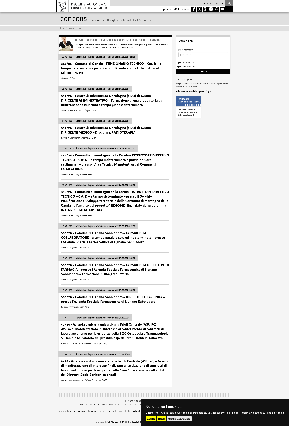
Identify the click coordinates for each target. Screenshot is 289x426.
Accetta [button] (151, 419)
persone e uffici (171, 9)
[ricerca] (229, 3)
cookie (101, 411)
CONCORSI (71, 28)
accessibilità (124, 411)
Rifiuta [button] (161, 419)
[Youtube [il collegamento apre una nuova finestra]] (222, 9)
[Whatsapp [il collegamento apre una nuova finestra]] (216, 9)
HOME (62, 28)
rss (133, 411)
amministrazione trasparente (73, 411)
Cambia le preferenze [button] (179, 419)
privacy (92, 411)
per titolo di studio (186, 62)
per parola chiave (185, 49)
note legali (111, 411)
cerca (203, 71)
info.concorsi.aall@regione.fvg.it (193, 91)
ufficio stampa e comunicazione (124, 421)
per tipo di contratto (186, 66)
